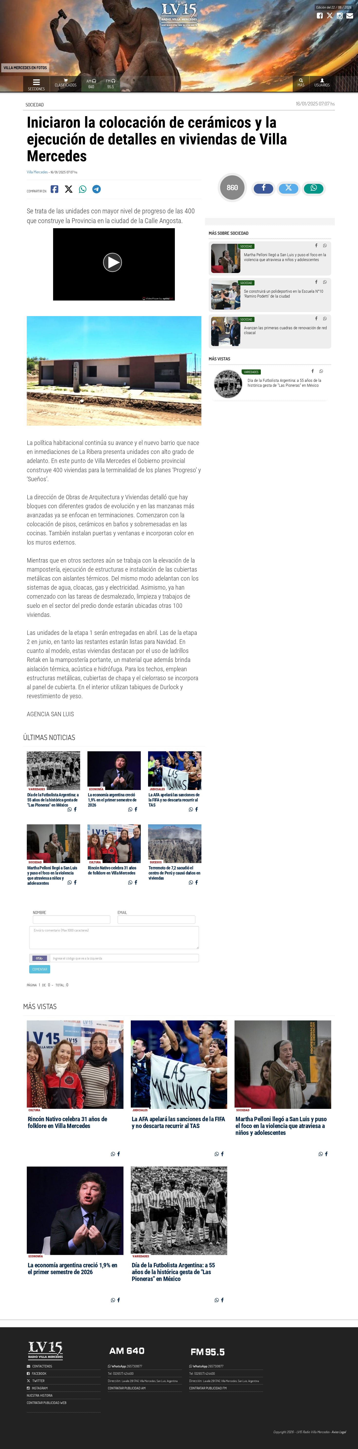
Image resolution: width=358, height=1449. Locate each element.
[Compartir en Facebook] (55, 190)
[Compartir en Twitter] (69, 190)
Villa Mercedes (37, 171)
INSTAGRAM (39, 1388)
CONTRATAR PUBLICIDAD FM (207, 1388)
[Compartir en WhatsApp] (83, 190)
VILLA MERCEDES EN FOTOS (25, 67)
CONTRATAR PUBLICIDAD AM (126, 1388)
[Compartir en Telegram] (97, 190)
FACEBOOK (39, 1373)
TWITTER (38, 1380)
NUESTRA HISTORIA (40, 1395)
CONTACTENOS (42, 1366)
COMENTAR (39, 969)
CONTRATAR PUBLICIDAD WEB (46, 1402)
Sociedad (35, 105)
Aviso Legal (338, 1432)
